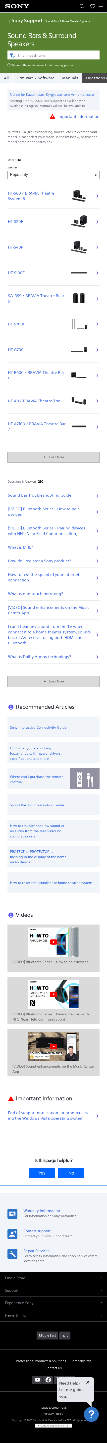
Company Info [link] (80, 1361)
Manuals (70, 77)
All (6, 77)
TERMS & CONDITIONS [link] (54, 1408)
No (71, 1173)
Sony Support (27, 20)
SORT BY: (12, 167)
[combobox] (53, 55)
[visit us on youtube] (37, 1380)
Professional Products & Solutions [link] (41, 1361)
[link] (47, 1336)
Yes (42, 1173)
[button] (97, 1427)
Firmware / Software (35, 77)
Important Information (78, 116)
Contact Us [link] (54, 1368)
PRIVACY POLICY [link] (53, 1414)
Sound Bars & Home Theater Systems (67, 21)
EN (63, 1336)
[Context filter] (12, 55)
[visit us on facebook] (48, 1380)
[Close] (88, 1383)
